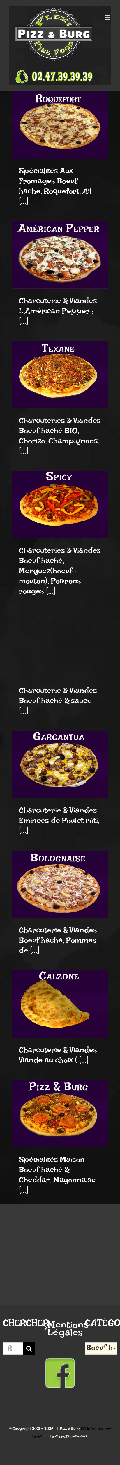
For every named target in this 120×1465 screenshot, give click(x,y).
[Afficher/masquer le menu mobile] (108, 18)
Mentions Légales (60, 1331)
